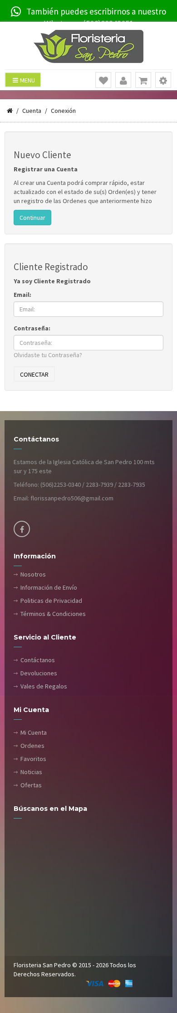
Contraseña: (32, 328)
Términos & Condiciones (53, 614)
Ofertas (31, 785)
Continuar (32, 217)
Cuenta (31, 111)
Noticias (31, 772)
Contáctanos (37, 660)
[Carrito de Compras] (143, 80)
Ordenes (32, 746)
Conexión (63, 111)
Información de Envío (48, 587)
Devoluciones (38, 673)
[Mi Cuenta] (123, 80)
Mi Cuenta (33, 732)
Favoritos (33, 759)
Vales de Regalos (43, 686)
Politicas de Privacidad (51, 600)
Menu (27, 80)
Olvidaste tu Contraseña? (48, 355)
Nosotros (33, 574)
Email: (22, 295)
